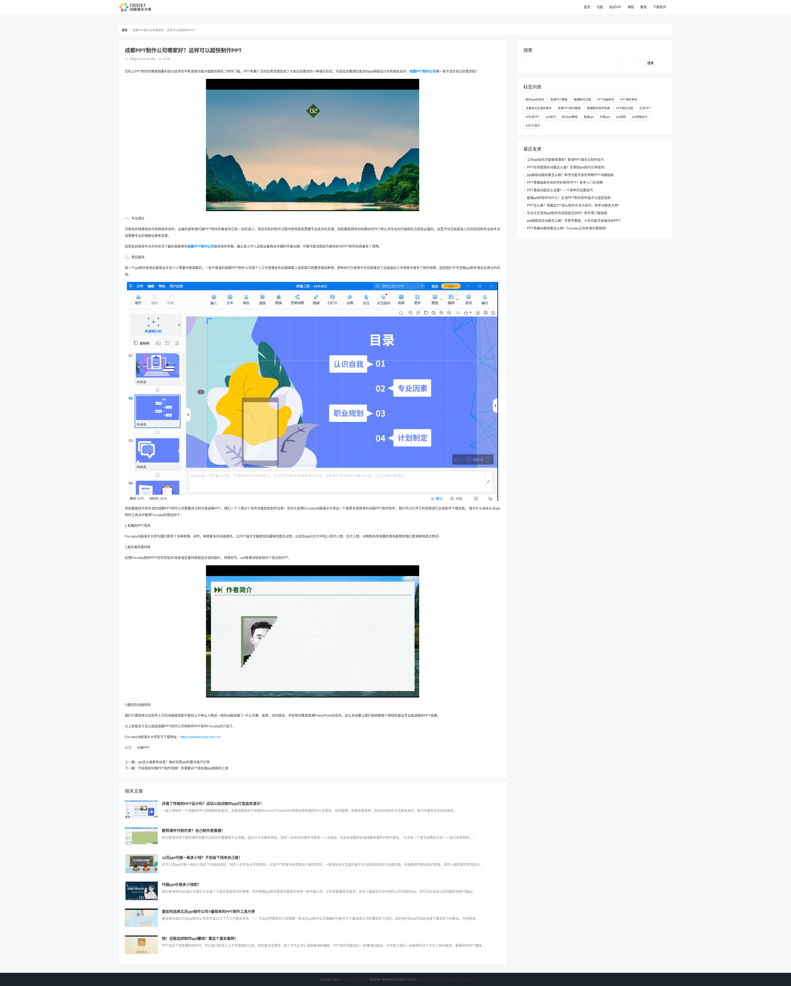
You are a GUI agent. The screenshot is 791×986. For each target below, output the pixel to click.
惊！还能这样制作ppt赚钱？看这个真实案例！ (200, 939)
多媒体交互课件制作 (539, 108)
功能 (600, 7)
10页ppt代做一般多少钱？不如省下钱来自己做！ (202, 858)
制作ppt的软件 (535, 99)
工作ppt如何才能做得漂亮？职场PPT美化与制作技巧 (565, 159)
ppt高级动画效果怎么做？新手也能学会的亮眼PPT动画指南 (570, 175)
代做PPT (143, 747)
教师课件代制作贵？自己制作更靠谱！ (193, 831)
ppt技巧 (551, 116)
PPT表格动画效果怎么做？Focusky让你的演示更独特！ (567, 228)
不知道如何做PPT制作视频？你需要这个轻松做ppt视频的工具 (183, 768)
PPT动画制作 (605, 99)
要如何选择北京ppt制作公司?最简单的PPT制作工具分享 (208, 912)
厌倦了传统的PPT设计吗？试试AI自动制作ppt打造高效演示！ (213, 804)
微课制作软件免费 (598, 108)
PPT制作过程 (624, 108)
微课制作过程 (582, 99)
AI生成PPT (533, 116)
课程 (630, 7)
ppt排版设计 (640, 116)
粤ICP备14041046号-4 (457, 979)
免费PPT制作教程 (569, 108)
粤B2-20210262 (429, 979)
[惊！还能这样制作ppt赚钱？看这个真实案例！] (141, 945)
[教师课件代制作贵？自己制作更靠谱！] (141, 837)
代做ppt (605, 116)
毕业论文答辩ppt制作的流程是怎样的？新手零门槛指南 (567, 213)
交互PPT (645, 108)
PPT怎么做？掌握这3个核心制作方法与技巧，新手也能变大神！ (574, 205)
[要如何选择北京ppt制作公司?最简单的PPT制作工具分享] (141, 918)
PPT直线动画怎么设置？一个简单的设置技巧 (560, 190)
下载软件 (659, 7)
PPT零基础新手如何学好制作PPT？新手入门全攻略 (565, 182)
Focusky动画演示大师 (354, 979)
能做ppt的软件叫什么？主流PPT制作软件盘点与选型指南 (569, 198)
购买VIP (615, 7)
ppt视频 (621, 116)
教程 (643, 7)
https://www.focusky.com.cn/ (200, 737)
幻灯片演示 (533, 125)
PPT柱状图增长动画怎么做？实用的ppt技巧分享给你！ (567, 167)
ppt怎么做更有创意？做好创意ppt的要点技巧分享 (174, 762)
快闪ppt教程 (570, 116)
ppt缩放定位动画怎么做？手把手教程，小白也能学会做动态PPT (573, 220)
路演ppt (589, 116)
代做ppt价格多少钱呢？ (181, 885)
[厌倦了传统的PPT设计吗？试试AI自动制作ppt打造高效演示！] (141, 810)
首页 (587, 7)
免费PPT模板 (559, 99)
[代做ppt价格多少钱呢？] (141, 891)
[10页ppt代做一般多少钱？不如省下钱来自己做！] (141, 864)
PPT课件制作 (629, 99)
